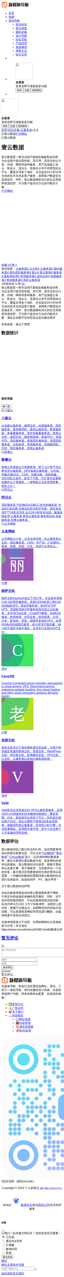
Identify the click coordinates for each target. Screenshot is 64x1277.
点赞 (13, 264)
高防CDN (44, 1205)
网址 (4, 1264)
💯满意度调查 (24, 1026)
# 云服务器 (45, 268)
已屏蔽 (9, 1245)
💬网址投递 (23, 1019)
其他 (8, 1252)
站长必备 (14, 130)
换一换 (6, 406)
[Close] (2, 1230)
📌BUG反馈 (23, 1030)
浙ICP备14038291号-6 (51, 1188)
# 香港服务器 (12, 280)
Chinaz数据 (16, 856)
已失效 (9, 1237)
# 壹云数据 (44, 272)
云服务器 (26, 130)
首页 (4, 130)
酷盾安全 (26, 1205)
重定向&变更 (13, 1241)
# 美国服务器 (26, 276)
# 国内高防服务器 (18, 272)
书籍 (21, 1264)
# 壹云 (33, 272)
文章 (10, 1264)
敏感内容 (11, 1248)
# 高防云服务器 (30, 280)
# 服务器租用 (9, 276)
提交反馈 (7, 1257)
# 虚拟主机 (41, 276)
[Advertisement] (32, 226)
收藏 (5, 264)
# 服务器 (56, 272)
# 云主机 (32, 268)
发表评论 (7, 967)
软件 (15, 1264)
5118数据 (48, 853)
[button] (39, 75)
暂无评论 (9, 937)
